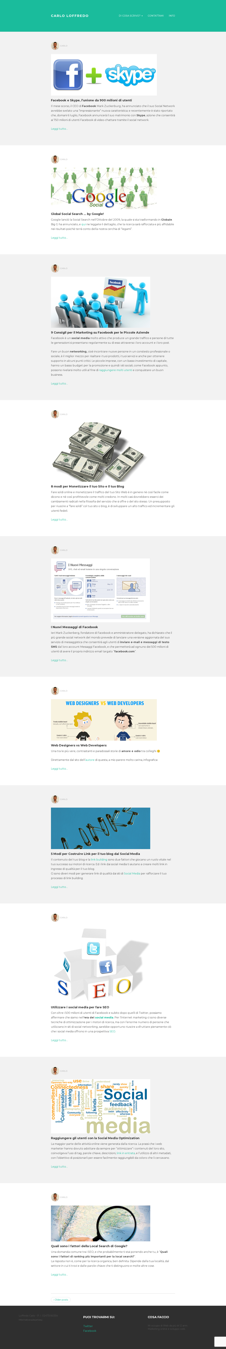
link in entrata (126, 1153)
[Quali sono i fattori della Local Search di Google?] (100, 1224)
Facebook (89, 1330)
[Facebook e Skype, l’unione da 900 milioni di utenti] (104, 75)
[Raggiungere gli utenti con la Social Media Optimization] (100, 1107)
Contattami (156, 15)
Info (172, 15)
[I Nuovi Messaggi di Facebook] (100, 590)
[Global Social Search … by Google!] (104, 188)
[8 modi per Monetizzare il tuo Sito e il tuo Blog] (100, 452)
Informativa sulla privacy (31, 1319)
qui (83, 224)
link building (99, 859)
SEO (112, 1031)
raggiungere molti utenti (115, 370)
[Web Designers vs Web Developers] (104, 720)
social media (104, 1017)
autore (90, 759)
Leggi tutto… (59, 128)
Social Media (132, 873)
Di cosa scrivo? (130, 15)
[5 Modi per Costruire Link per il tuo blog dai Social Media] (100, 828)
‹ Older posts (60, 1299)
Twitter (88, 1326)
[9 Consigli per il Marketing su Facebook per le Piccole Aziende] (100, 302)
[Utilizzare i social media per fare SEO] (100, 964)
